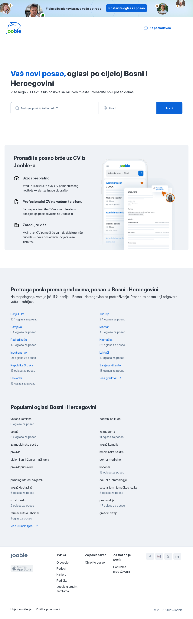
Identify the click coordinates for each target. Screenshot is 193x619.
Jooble (177, 610)
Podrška (62, 580)
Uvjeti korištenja (21, 609)
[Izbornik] (184, 27)
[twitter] (168, 556)
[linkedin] (177, 556)
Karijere (61, 574)
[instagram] (159, 556)
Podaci (61, 568)
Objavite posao (95, 562)
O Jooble (63, 562)
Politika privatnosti (48, 609)
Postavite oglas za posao (126, 8)
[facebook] (150, 556)
